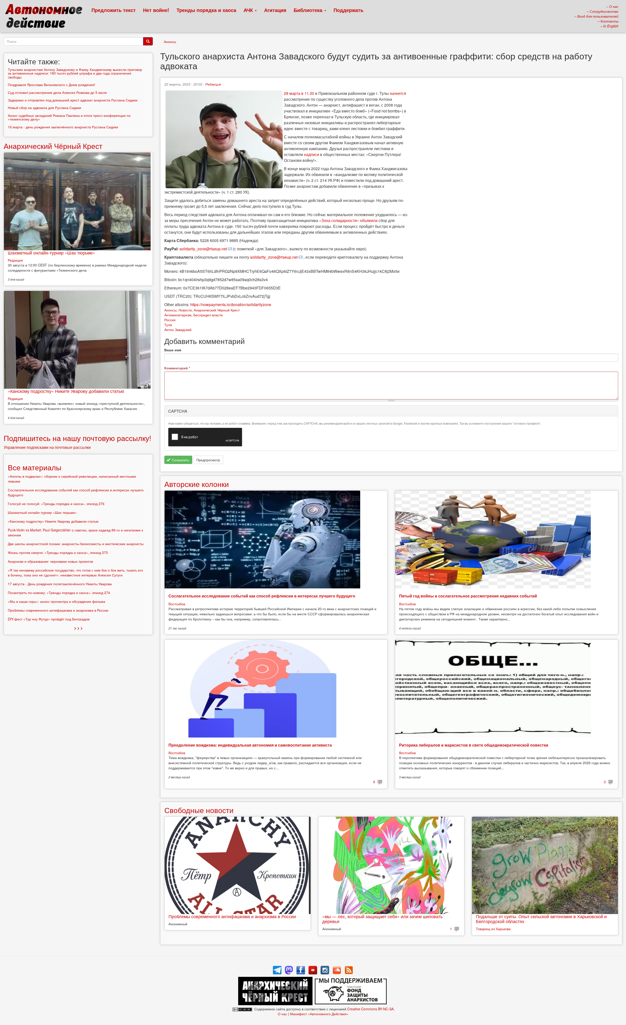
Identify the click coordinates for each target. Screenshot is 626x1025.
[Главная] (46, 17)
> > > (78, 628)
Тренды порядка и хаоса (206, 9)
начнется (398, 93)
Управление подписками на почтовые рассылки (47, 447)
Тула (168, 324)
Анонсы (170, 41)
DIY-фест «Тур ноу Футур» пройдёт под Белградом (49, 619)
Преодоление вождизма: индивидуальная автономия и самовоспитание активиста (250, 745)
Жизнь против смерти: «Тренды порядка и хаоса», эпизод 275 (58, 552)
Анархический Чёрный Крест (217, 310)
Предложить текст (113, 9)
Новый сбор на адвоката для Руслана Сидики (44, 107)
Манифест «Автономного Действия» (319, 1013)
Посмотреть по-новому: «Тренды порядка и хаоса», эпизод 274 (59, 592)
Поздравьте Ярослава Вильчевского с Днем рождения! (51, 84)
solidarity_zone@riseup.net (203, 249)
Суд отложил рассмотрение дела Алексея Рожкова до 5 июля (57, 92)
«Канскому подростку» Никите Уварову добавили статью (66, 391)
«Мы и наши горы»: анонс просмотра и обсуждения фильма (56, 601)
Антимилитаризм (177, 314)
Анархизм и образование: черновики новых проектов (50, 561)
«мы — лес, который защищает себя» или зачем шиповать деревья (382, 918)
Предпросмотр (208, 459)
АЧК (249, 9)
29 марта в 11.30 (299, 93)
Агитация (275, 9)
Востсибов (176, 603)
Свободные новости (199, 810)
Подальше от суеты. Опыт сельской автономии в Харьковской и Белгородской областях (541, 918)
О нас (282, 1013)
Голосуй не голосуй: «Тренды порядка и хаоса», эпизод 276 (56, 503)
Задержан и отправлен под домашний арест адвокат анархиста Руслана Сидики (72, 100)
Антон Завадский (177, 329)
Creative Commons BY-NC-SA (370, 1008)
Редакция (213, 84)
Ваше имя (172, 349)
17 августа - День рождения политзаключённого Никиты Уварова (60, 583)
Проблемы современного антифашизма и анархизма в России (232, 916)
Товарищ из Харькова (493, 928)
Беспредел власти (208, 314)
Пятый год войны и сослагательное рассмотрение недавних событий (468, 596)
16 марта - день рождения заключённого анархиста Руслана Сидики (63, 126)
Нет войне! (156, 9)
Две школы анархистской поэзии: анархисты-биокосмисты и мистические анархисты (76, 543)
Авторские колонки (196, 484)
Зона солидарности (339, 220)
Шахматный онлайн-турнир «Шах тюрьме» (51, 252)
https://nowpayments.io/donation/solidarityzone (230, 304)
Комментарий (177, 367)
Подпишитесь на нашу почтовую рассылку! (77, 438)
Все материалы (34, 467)
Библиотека (309, 9)
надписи (311, 154)
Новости (185, 310)
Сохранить (180, 459)
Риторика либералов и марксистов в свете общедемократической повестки (473, 745)
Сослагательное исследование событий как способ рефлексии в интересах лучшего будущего (261, 596)
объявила (369, 220)
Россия (170, 319)
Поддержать (348, 9)
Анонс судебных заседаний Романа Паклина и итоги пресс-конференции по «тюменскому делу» (69, 117)
